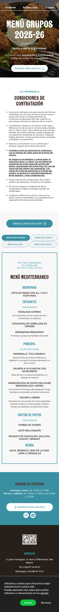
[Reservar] (6, 7)
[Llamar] (45, 7)
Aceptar (28, 602)
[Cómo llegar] (24, 7)
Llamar (50, 7)
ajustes (44, 593)
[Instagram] (26, 515)
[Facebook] (33, 515)
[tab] (16, 238)
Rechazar (46, 602)
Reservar (11, 7)
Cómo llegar (31, 7)
